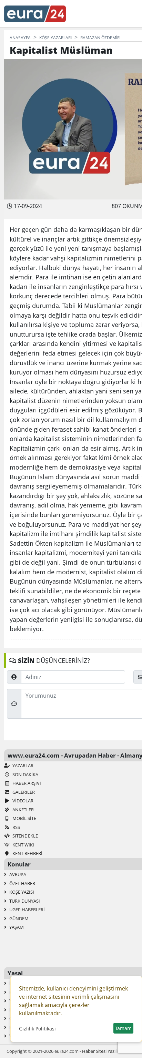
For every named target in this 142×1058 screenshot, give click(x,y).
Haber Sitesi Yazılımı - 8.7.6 (108, 1051)
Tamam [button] (123, 1028)
